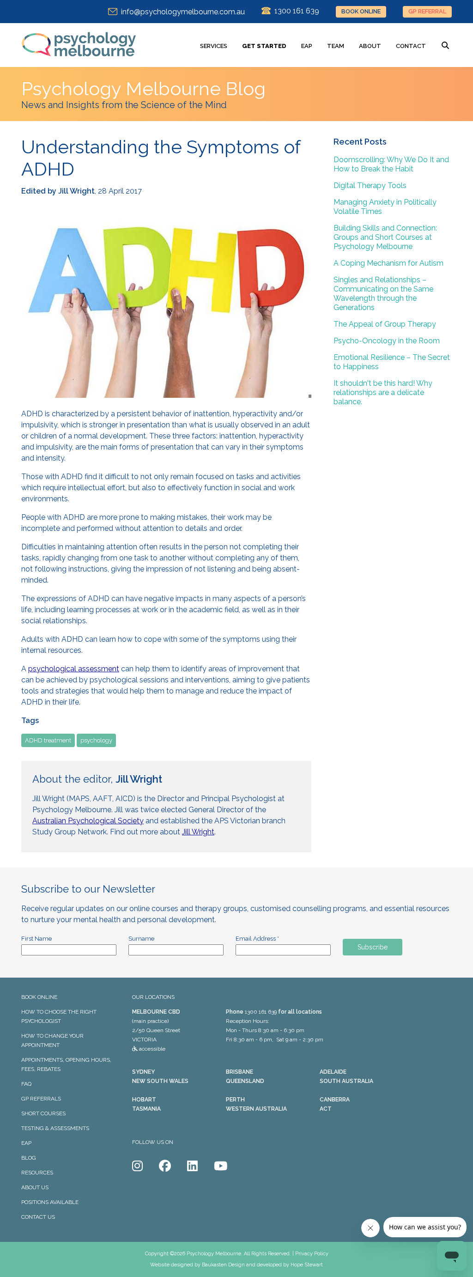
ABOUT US (35, 1187)
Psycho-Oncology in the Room (387, 340)
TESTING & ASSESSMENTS (55, 1128)
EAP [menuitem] (306, 46)
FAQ (26, 1084)
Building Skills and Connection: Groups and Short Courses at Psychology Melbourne (385, 237)
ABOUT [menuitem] (370, 46)
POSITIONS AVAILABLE (50, 1202)
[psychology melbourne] (79, 62)
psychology (96, 740)
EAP (26, 1143)
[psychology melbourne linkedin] (192, 1166)
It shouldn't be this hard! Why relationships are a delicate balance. (383, 392)
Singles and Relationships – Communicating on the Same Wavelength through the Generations (383, 293)
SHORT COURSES (43, 1113)
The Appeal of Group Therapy (385, 324)
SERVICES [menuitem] (213, 46)
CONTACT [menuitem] (411, 46)
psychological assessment (73, 668)
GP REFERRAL (427, 11)
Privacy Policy (311, 1254)
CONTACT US (38, 1217)
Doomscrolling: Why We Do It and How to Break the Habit (391, 164)
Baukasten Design (223, 1265)
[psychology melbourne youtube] (220, 1166)
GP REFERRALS (41, 1098)
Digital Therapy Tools (370, 185)
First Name (36, 938)
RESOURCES (37, 1172)
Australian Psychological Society (88, 820)
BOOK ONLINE (361, 11)
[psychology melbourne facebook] (165, 1166)
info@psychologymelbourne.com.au (181, 11)
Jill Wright (198, 831)
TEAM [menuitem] (335, 46)
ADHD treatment (48, 740)
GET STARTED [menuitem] (264, 46)
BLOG (28, 1158)
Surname (141, 938)
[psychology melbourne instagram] (137, 1166)
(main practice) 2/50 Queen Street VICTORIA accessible (156, 1030)
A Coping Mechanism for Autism (388, 263)
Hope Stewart (307, 1265)
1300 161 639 (261, 1012)
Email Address (257, 938)
